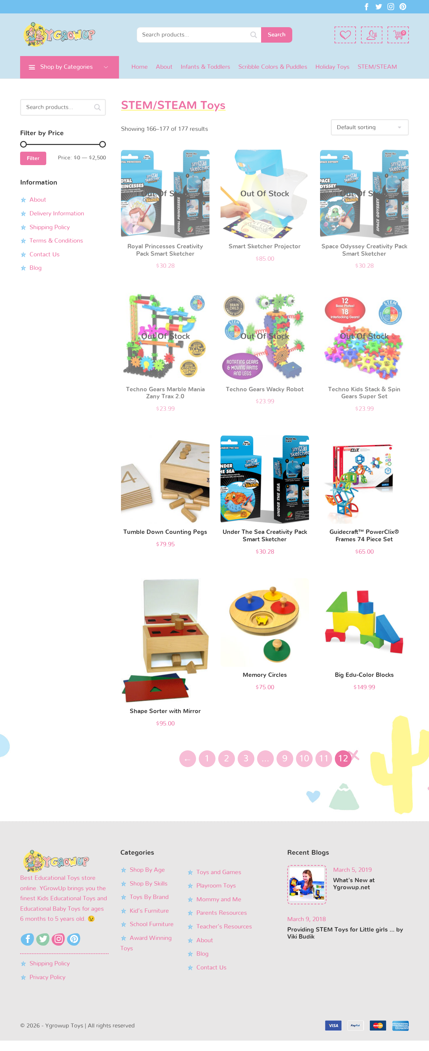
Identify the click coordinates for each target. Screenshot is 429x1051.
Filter (33, 158)
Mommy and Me (218, 900)
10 (304, 758)
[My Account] (371, 35)
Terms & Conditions (56, 241)
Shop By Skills (149, 884)
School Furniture (152, 924)
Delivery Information (56, 213)
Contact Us (44, 254)
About (164, 67)
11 (324, 758)
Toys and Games (218, 872)
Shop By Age (147, 870)
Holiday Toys (332, 67)
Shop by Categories (66, 67)
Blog (35, 268)
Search (277, 35)
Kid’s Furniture (149, 911)
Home (139, 67)
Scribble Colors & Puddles (272, 67)
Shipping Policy (49, 227)
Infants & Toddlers (205, 67)
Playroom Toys (216, 886)
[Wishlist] (345, 35)
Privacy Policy (47, 977)
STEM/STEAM (377, 67)
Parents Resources (221, 913)
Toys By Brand (149, 897)
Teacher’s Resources (224, 927)
